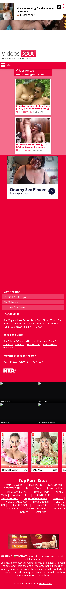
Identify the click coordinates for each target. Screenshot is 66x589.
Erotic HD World (13, 484)
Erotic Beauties (41, 501)
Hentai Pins (40, 511)
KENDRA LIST (44, 495)
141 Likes (23, 111)
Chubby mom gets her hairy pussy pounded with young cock (33, 107)
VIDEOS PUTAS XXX (16, 501)
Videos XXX (45, 583)
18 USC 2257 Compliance (17, 297)
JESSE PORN (35, 484)
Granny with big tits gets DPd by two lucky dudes (31, 146)
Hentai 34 (40, 505)
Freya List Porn (41, 491)
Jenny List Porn (55, 488)
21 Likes (23, 150)
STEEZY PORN (12, 488)
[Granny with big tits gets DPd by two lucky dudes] (33, 130)
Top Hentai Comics (36, 508)
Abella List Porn (21, 495)
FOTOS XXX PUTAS (16, 491)
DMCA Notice (10, 302)
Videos (18, 53)
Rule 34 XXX (13, 508)
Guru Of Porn (55, 484)
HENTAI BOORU (20, 505)
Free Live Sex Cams (14, 307)
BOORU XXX (58, 505)
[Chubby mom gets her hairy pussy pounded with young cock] (33, 92)
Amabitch (58, 498)
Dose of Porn (33, 488)
